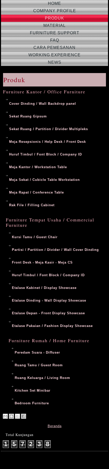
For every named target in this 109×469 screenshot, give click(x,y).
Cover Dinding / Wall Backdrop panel (42, 104)
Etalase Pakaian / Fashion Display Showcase (52, 326)
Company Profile (54, 11)
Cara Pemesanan (54, 47)
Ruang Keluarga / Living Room (42, 378)
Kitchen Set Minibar (32, 390)
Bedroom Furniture (32, 403)
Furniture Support (54, 33)
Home (54, 3)
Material (54, 25)
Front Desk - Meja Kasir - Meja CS (42, 262)
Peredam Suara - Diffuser (37, 352)
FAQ (54, 40)
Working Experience (54, 55)
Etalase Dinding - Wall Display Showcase (49, 300)
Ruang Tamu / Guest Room (39, 365)
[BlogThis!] (11, 416)
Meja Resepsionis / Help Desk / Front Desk (47, 142)
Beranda (55, 426)
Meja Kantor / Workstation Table (38, 167)
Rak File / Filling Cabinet (32, 205)
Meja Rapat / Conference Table (36, 192)
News (54, 62)
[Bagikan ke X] (17, 416)
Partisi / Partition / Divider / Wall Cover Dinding (55, 250)
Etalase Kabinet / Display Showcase (44, 288)
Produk (54, 18)
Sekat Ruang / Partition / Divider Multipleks (48, 129)
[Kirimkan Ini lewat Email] (5, 416)
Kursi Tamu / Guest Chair (35, 237)
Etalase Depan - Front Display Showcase (48, 313)
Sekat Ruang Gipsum (28, 116)
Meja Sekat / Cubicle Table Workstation (44, 180)
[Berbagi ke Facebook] (23, 416)
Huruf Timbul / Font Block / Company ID (45, 154)
